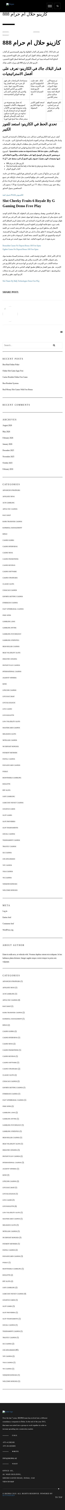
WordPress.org (8, 930)
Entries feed (7, 917)
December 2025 (8, 450)
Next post (18, 334)
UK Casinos (7, 853)
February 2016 (8, 469)
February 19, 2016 (21, 32)
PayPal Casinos (9, 759)
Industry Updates (10, 659)
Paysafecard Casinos (11, 765)
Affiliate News (9, 496)
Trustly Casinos (9, 846)
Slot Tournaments (10, 828)
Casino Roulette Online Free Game (15, 377)
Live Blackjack (9, 703)
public (5, 771)
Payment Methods (10, 753)
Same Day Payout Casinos (13, 803)
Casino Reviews (9, 565)
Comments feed (8, 924)
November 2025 (8, 457)
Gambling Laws (9, 621)
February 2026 (8, 438)
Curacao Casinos (10, 590)
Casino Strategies (10, 578)
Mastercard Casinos (11, 728)
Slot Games (7, 815)
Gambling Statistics (11, 640)
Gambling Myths (9, 628)
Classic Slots (8, 584)
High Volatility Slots (11, 653)
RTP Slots (6, 790)
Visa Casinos (8, 871)
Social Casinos (9, 834)
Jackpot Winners (9, 678)
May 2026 (6, 432)
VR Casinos (7, 878)
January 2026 (7, 444)
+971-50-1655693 (9, 1446)
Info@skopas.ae (10, 1458)
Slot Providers (9, 821)
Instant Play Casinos (11, 665)
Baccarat (7, 515)
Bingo (5, 534)
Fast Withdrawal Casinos (13, 609)
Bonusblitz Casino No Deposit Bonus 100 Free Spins (22, 246)
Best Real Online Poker (11, 365)
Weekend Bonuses (10, 884)
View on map (8, 1482)
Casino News (8, 553)
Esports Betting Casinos (13, 596)
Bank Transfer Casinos (12, 521)
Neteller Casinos (10, 740)
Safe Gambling (9, 796)
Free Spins (7, 615)
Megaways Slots (9, 734)
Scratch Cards (9, 809)
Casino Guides (8, 540)
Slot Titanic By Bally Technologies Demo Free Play (21, 281)
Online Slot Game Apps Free (13, 371)
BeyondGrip (9, 1495)
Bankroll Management (12, 528)
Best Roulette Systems (11, 383)
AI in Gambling (9, 503)
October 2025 (7, 463)
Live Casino (7, 709)
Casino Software (10, 571)
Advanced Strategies (11, 490)
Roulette (6, 784)
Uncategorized (9, 859)
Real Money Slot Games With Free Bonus (18, 390)
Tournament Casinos (11, 840)
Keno (5, 684)
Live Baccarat (9, 696)
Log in (5, 911)
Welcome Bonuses (10, 890)
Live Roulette (8, 715)
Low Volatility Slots (11, 721)
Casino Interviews (10, 546)
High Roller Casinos (11, 646)
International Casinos (12, 671)
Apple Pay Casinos (10, 509)
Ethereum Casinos (10, 603)
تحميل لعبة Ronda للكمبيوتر (13, 195)
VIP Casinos (7, 865)
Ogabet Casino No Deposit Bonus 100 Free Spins (20, 249)
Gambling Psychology (12, 634)
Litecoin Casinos (9, 690)
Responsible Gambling (12, 778)
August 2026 (7, 425)
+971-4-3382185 (9, 1442)
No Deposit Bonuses (11, 746)
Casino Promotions (10, 559)
